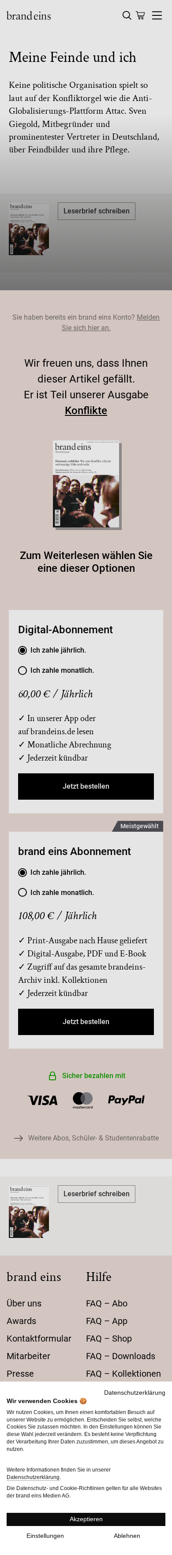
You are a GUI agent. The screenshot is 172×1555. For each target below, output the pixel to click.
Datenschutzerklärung (134, 1392)
